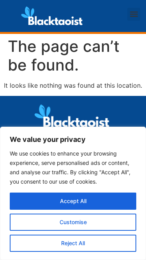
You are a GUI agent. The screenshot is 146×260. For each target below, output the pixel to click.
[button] (133, 14)
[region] (73, 193)
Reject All (73, 243)
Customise (73, 222)
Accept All (73, 201)
